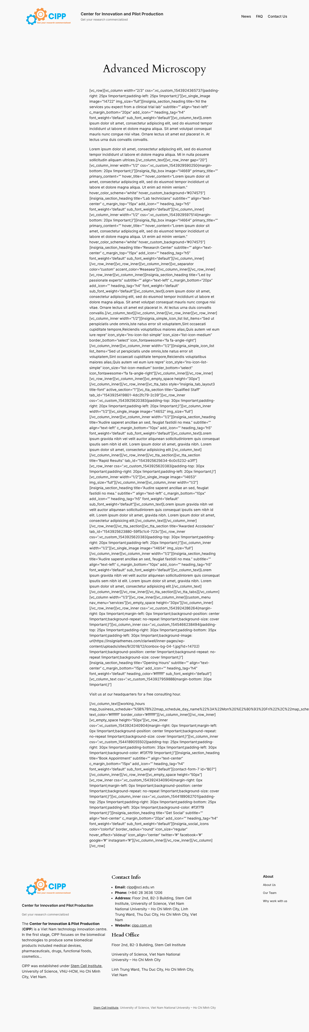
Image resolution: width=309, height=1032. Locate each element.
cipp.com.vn (142, 925)
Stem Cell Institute (86, 966)
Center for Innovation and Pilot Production (122, 13)
